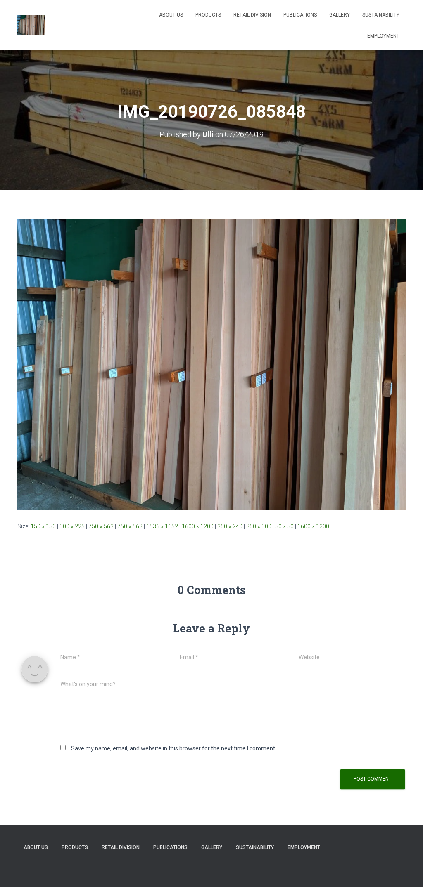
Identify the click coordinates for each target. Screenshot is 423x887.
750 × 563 (101, 526)
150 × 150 (43, 526)
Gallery (339, 15)
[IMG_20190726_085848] (211, 363)
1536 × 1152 (162, 526)
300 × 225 (72, 526)
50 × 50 (284, 526)
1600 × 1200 (198, 526)
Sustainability (380, 15)
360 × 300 (258, 526)
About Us (171, 15)
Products (208, 15)
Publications (300, 15)
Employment (383, 36)
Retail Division (252, 15)
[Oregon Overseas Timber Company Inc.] (31, 25)
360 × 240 (229, 526)
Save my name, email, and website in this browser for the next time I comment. (173, 748)
